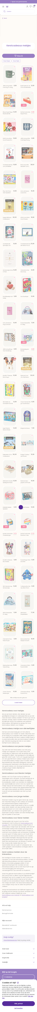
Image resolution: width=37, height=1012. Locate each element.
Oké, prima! (18, 1004)
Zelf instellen (18, 1008)
